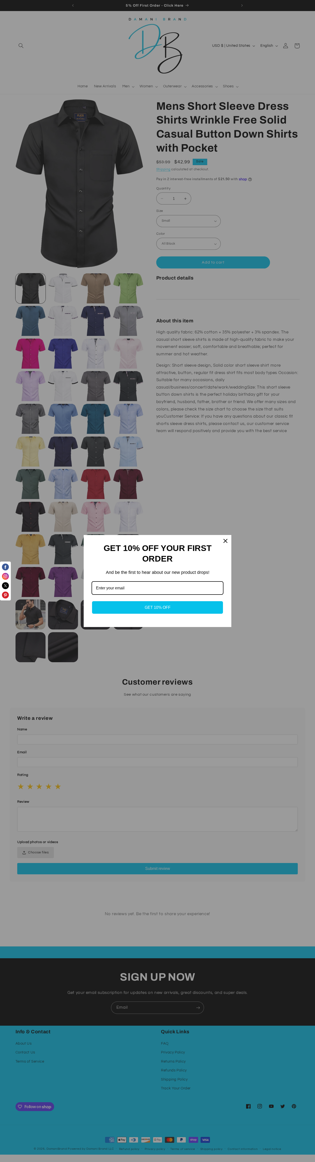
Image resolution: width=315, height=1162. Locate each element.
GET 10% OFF (158, 607)
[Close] (225, 541)
